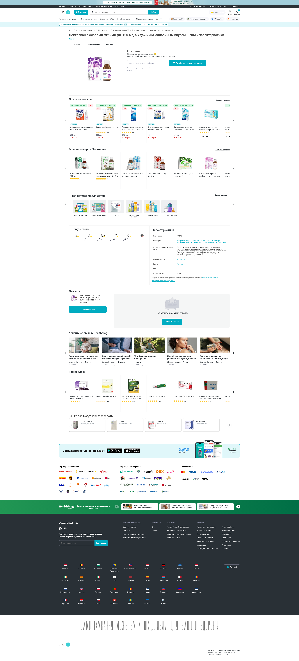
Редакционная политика (176, 530)
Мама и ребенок (228, 527)
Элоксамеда (86, 421)
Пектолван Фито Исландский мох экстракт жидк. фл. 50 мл (107, 175)
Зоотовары (226, 538)
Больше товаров (222, 150)
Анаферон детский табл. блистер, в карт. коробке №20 (210, 128)
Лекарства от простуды (212, 241)
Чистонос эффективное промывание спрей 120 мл (184, 128)
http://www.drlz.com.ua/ (210, 278)
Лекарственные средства (68, 19)
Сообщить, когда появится (189, 63)
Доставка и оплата (86, 6)
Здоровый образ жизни (231, 541)
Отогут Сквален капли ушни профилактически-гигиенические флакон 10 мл (159, 128)
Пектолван (102, 30)
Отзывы (109, 45)
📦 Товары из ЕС (177, 19)
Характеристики (92, 45)
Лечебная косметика (125, 19)
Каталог (62, 6)
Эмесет (160, 421)
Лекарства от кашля (184, 242)
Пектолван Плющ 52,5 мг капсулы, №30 (183, 175)
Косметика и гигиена (89, 19)
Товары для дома (228, 530)
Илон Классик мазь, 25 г (157, 396)
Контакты (72, 6)
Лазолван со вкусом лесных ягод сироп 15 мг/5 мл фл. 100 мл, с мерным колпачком (133, 128)
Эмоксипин (200, 421)
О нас (123, 6)
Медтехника (201, 545)
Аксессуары (226, 545)
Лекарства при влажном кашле (205, 242)
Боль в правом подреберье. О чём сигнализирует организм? (117, 357)
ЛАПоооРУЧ (226, 534)
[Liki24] (64, 644)
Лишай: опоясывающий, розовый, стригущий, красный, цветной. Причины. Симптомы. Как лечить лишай (182, 357)
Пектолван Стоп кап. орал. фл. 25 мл (158, 175)
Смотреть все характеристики (163, 281)
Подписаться (101, 543)
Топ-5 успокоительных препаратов (145, 357)
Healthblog (236, 6)
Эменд (122, 421)
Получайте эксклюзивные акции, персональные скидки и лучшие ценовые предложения (80, 535)
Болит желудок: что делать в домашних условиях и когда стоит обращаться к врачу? (83, 357)
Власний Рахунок (198, 6)
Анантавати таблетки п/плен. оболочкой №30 (81, 397)
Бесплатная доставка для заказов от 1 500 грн (149, 24)
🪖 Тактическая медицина (197, 19)
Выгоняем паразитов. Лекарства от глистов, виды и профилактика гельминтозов (214, 357)
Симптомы (222, 242)
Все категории (221, 195)
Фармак (72, 39)
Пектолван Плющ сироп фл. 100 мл (81, 175)
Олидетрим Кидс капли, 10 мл (107, 127)
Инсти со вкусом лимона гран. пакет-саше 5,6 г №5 (132, 397)
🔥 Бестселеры (232, 19)
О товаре (76, 45)
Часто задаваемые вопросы (107, 6)
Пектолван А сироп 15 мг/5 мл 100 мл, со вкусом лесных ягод (209, 175)
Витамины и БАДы (107, 19)
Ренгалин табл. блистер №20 (185, 396)
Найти (153, 12)
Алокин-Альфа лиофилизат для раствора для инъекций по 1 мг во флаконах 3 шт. (210, 397)
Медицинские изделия (144, 19)
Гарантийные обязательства (178, 527)
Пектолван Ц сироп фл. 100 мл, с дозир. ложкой (132, 175)
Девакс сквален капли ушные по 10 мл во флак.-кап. (81, 128)
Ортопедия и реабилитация (207, 549)
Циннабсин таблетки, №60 (106, 396)
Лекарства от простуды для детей (189, 241)
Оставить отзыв (88, 309)
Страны (155, 530)
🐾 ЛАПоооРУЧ (217, 19)
